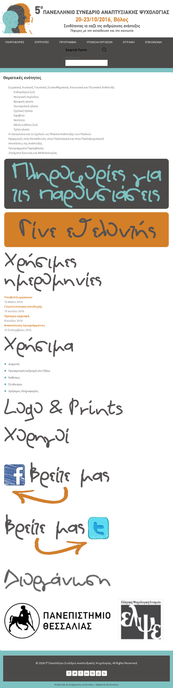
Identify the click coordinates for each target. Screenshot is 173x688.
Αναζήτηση (72, 57)
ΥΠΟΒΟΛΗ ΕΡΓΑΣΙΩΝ (99, 42)
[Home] (86, 18)
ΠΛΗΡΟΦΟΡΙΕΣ (14, 42)
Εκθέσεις (14, 377)
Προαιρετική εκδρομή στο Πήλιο (29, 371)
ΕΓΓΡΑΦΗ (129, 42)
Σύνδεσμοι (15, 384)
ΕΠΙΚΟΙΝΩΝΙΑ (153, 42)
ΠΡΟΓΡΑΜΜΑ (67, 42)
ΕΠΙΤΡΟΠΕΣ (42, 42)
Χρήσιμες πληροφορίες (23, 391)
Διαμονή (13, 364)
